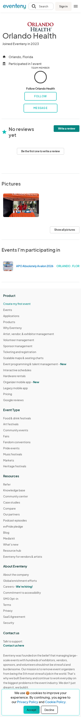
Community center (15, 496)
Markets (8, 460)
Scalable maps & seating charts (23, 358)
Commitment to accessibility (22, 592)
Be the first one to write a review (40, 151)
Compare (9, 508)
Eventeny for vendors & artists (22, 556)
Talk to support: (13, 643)
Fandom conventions (16, 442)
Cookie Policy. (55, 702)
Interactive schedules (17, 370)
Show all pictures (64, 229)
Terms (7, 604)
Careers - (18, 586)
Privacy (8, 610)
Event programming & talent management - (34, 364)
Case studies (11, 502)
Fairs (6, 436)
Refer (7, 484)
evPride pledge (13, 526)
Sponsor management (17, 346)
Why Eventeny (12, 328)
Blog (6, 532)
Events (7, 310)
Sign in (63, 6)
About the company (16, 574)
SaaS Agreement (14, 616)
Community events (15, 430)
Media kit (9, 538)
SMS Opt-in (10, 598)
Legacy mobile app (15, 388)
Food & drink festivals (17, 418)
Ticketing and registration (19, 352)
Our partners (11, 514)
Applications (11, 316)
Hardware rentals (14, 376)
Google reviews (13, 400)
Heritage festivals (14, 466)
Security (8, 622)
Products (9, 322)
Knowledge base (14, 490)
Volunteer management (18, 340)
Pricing (7, 394)
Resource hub (12, 550)
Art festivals (10, 424)
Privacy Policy (27, 702)
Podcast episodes (15, 520)
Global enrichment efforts (20, 580)
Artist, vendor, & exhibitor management (28, 334)
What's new (10, 544)
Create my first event (17, 303)
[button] (41, 6)
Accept (31, 710)
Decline (49, 710)
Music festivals (12, 454)
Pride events (11, 448)
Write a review (66, 128)
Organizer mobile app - (21, 382)
